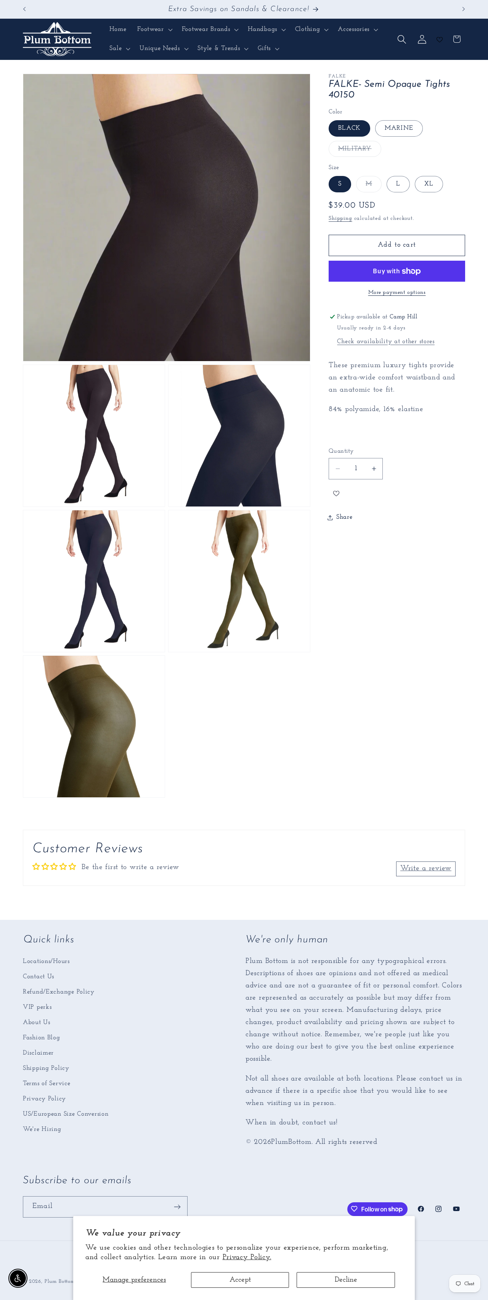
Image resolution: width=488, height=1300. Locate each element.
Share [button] (344, 517)
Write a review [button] (425, 869)
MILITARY (359, 151)
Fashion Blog (41, 1037)
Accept (240, 1280)
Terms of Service (47, 1083)
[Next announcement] (463, 9)
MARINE (399, 128)
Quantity (341, 451)
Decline (346, 1280)
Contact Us (38, 976)
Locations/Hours (46, 961)
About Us (36, 1022)
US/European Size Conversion (65, 1114)
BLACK (349, 128)
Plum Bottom (60, 1281)
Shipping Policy (46, 1068)
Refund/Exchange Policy (59, 992)
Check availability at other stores (385, 341)
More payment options (397, 293)
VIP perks (37, 1007)
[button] (154, 29)
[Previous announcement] (24, 9)
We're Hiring (42, 1129)
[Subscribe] (177, 1207)
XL (428, 184)
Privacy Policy (44, 1098)
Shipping (340, 219)
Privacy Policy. (247, 1257)
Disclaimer (38, 1053)
